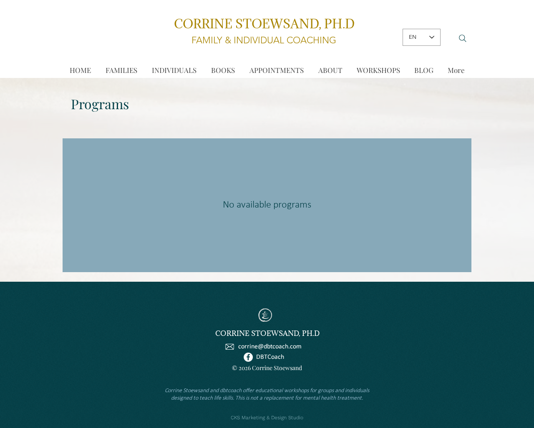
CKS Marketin (246, 417)
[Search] (462, 38)
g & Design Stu (279, 417)
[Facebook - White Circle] (248, 357)
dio (299, 417)
